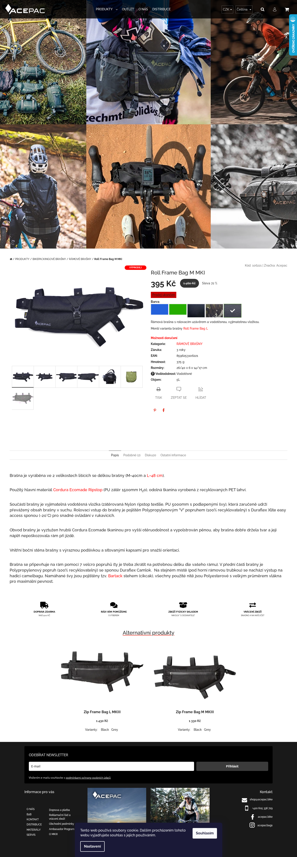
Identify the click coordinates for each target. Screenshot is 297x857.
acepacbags (265, 825)
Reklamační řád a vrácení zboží (60, 817)
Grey (114, 729)
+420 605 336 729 (262, 808)
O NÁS (31, 809)
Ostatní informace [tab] (173, 455)
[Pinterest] (155, 410)
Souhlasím (205, 833)
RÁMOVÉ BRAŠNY (189, 344)
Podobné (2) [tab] (131, 455)
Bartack (115, 576)
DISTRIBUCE (34, 824)
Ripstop (95, 489)
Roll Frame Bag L (195, 328)
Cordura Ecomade (70, 489)
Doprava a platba (59, 810)
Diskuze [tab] (150, 455)
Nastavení (92, 846)
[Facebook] (164, 410)
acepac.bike (265, 816)
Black (105, 729)
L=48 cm (155, 475)
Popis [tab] (115, 455)
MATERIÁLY (34, 829)
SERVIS (31, 834)
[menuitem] (107, 9)
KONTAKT (33, 819)
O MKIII (53, 834)
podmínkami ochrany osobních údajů (88, 777)
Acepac (281, 265)
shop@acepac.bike (261, 799)
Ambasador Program (61, 829)
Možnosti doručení (164, 338)
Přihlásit (232, 766)
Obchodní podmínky (61, 823)
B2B (29, 814)
